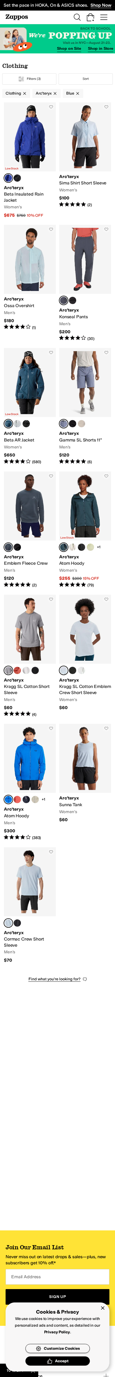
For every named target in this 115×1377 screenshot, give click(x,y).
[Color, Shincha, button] (90, 547)
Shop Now (100, 5)
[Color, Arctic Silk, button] (72, 547)
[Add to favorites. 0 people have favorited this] (51, 106)
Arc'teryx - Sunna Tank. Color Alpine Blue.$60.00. (85, 782)
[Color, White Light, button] (26, 670)
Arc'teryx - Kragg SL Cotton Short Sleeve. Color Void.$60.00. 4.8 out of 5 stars (30, 656)
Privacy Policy (57, 1332)
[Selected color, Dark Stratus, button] (63, 300)
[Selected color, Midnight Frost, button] (63, 547)
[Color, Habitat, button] (35, 799)
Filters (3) (34, 79)
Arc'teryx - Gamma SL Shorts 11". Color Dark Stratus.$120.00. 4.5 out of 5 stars (85, 406)
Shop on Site (69, 48)
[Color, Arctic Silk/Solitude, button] (17, 423)
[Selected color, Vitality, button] (8, 178)
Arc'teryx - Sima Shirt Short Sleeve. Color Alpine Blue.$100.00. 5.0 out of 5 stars (85, 160)
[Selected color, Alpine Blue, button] (63, 670)
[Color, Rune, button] (81, 423)
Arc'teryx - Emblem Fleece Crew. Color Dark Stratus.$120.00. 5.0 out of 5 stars (30, 530)
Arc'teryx (44, 93)
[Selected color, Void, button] (8, 670)
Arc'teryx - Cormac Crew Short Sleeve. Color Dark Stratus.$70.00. (30, 905)
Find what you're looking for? (54, 979)
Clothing (13, 93)
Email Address (26, 1276)
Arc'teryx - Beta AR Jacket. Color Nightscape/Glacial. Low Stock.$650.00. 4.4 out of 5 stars (30, 406)
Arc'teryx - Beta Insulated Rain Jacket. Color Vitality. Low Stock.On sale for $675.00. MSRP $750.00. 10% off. (30, 160)
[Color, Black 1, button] (17, 547)
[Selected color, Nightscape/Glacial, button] (8, 423)
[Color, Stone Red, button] (17, 670)
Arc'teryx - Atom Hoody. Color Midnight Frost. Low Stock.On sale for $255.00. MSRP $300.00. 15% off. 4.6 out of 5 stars (85, 530)
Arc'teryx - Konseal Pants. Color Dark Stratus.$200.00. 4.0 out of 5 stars (85, 283)
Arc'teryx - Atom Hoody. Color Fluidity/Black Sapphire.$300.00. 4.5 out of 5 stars (30, 782)
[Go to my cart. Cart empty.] (90, 17)
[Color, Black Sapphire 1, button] (26, 799)
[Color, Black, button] (17, 178)
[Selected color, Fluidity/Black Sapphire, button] (8, 799)
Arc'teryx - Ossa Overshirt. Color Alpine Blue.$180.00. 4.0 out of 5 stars (30, 283)
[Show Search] (77, 17)
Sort (86, 79)
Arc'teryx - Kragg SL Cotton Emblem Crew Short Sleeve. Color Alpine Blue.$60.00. (85, 656)
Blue (70, 93)
